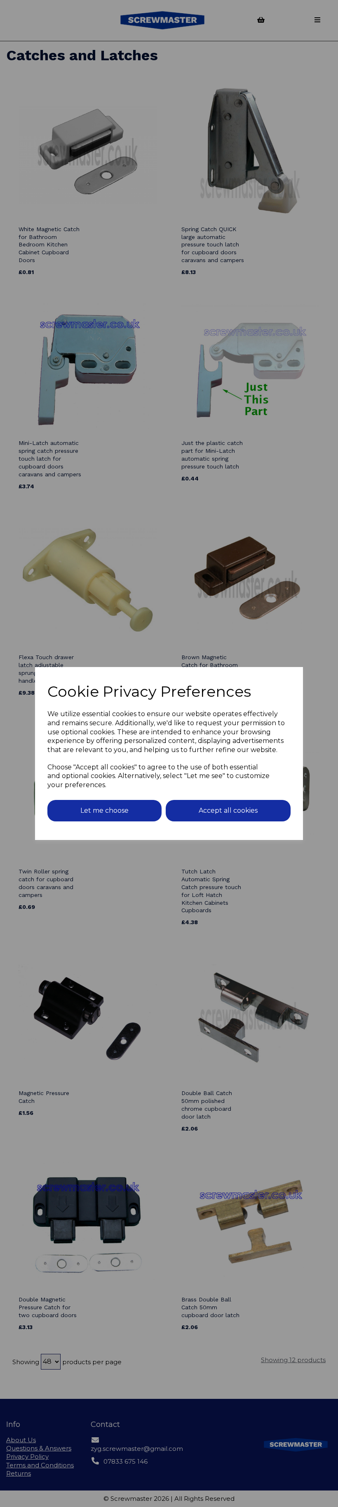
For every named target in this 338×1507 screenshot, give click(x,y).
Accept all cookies (228, 810)
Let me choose (104, 810)
